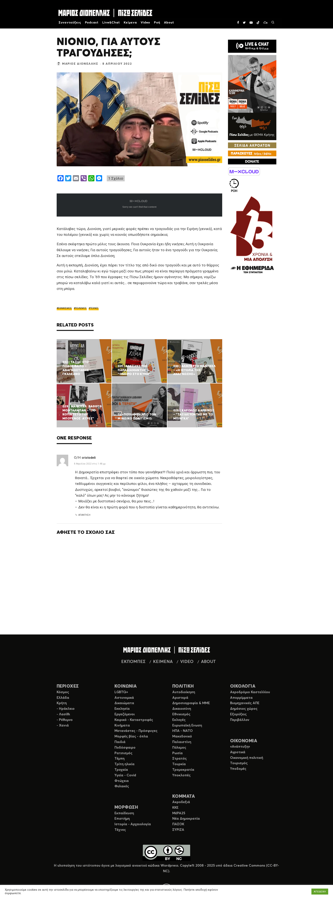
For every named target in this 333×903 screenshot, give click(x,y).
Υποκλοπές (181, 775)
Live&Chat (111, 22)
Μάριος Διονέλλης (80, 63)
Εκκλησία (122, 709)
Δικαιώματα (124, 703)
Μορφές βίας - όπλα (131, 736)
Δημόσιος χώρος (243, 709)
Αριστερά (180, 698)
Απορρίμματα (241, 698)
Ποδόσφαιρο (124, 747)
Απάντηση (84, 515)
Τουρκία (179, 764)
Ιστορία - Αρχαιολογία (132, 824)
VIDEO (186, 662)
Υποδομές (238, 769)
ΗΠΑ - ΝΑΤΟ (182, 731)
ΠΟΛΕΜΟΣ (81, 308)
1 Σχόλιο (115, 178)
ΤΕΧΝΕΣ (94, 308)
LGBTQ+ (121, 692)
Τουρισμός (239, 763)
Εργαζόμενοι (124, 714)
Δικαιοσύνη (181, 709)
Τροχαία (121, 770)
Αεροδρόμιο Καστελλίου (250, 692)
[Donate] (252, 161)
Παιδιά (119, 742)
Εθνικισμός (181, 714)
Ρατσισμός (123, 753)
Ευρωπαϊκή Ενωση (187, 725)
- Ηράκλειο (66, 709)
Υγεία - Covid (125, 775)
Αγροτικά (237, 752)
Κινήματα (122, 725)
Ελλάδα (63, 698)
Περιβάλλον (239, 720)
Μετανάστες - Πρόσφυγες (135, 731)
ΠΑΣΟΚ (178, 824)
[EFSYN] (252, 235)
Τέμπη (119, 758)
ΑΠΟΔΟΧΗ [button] (320, 891)
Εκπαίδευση (124, 813)
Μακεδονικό (182, 736)
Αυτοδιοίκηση (183, 692)
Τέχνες (120, 830)
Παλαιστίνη (181, 742)
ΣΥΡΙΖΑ (178, 830)
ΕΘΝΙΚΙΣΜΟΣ (65, 308)
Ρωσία (177, 753)
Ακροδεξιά (181, 802)
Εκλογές (179, 720)
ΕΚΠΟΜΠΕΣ (133, 662)
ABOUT (208, 662)
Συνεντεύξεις (70, 22)
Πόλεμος (179, 747)
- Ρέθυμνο (65, 720)
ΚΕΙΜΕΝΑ (163, 662)
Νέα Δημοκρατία (186, 818)
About (169, 22)
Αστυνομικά (124, 698)
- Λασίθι (63, 714)
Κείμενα (130, 22)
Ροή (157, 22)
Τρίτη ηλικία (124, 764)
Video (145, 22)
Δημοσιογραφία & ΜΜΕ (191, 703)
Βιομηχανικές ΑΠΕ (244, 703)
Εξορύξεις (238, 714)
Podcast (92, 22)
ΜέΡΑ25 (178, 813)
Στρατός (179, 758)
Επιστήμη (122, 818)
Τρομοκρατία (183, 770)
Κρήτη (62, 703)
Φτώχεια (121, 781)
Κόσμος (63, 692)
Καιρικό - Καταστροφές (133, 720)
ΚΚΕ (175, 807)
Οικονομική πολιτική (246, 758)
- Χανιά (63, 725)
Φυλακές (121, 786)
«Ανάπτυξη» (240, 746)
